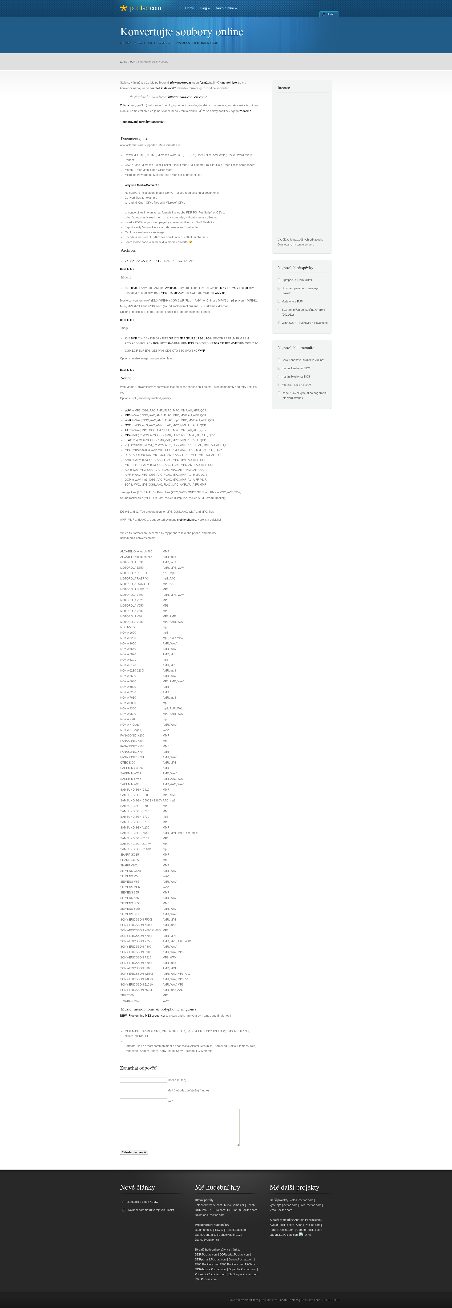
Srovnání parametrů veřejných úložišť (150, 1210)
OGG (128, 425)
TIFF (227, 343)
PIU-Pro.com (217, 1210)
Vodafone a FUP (292, 301)
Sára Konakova (292, 360)
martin (286, 368)
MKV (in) (225, 288)
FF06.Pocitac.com (231, 1264)
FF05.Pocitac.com (206, 1264)
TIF (222, 343)
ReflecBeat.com (236, 1230)
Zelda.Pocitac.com (301, 1200)
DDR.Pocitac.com (206, 1254)
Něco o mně (226, 8)
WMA (128, 420)
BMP (134, 338)
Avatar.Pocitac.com (282, 1225)
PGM (156, 343)
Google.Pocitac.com (309, 1230)
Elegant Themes (288, 1300)
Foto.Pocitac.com (310, 1205)
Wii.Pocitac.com (206, 1279)
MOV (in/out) (240, 288)
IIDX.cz (218, 1230)
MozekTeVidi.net (313, 360)
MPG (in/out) (169, 292)
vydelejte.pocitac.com (283, 1205)
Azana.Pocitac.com (308, 1225)
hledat (330, 14)
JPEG (199, 338)
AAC (128, 430)
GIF (171, 338)
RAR (167, 261)
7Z (126, 261)
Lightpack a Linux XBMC (297, 280)
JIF (188, 338)
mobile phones (186, 519)
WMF (234, 343)
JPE (192, 338)
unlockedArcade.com (208, 1205)
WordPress (251, 1300)
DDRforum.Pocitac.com (242, 1210)
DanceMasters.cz (229, 1234)
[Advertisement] (296, 166)
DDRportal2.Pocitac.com (210, 1259)
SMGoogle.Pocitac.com (243, 1274)
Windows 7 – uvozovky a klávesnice (305, 323)
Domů (189, 8)
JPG (207, 338)
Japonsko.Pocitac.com (284, 1234)
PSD (191, 343)
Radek (286, 393)
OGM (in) (183, 292)
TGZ (180, 261)
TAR (174, 261)
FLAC (128, 440)
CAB (144, 261)
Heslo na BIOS (300, 368)
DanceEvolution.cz (207, 1239)
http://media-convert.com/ (187, 96)
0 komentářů (206, 43)
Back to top (127, 268)
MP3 (128, 415)
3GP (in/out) (132, 288)
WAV (128, 410)
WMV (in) (220, 292)
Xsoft (139, 43)
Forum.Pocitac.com (282, 1230)
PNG (170, 343)
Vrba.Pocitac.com (281, 1210)
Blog (205, 8)
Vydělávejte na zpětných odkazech (300, 239)
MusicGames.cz (234, 1205)
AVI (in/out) (172, 288)
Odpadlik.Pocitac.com (242, 1269)
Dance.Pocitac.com (241, 1259)
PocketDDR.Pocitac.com (210, 1274)
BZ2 (131, 261)
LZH (161, 261)
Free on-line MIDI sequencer (147, 1015)
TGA (216, 343)
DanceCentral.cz (205, 1234)
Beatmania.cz (203, 1230)
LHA (154, 261)
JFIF (182, 338)
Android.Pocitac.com (307, 1220)
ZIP (191, 261)
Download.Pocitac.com (209, 1215)
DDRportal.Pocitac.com (235, 1254)
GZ (149, 261)
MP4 (128, 435)
